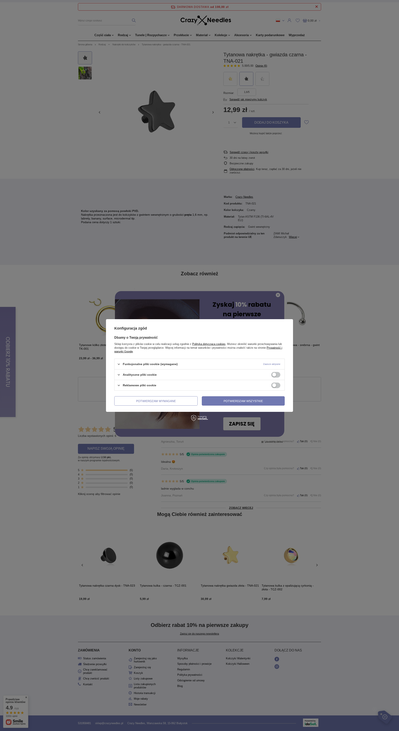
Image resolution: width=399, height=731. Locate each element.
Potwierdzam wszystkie (243, 400)
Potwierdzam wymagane (156, 400)
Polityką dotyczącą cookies (208, 344)
